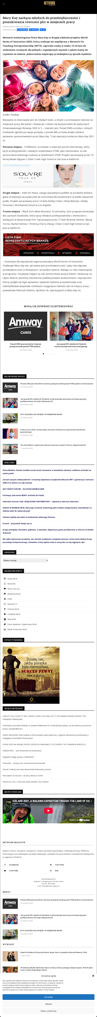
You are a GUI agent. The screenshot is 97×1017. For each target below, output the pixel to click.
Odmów (48, 1004)
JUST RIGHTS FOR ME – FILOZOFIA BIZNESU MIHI (23, 489)
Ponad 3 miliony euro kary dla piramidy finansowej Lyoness (27, 769)
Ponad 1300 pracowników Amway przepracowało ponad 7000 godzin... (25, 345)
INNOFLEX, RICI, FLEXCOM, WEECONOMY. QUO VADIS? (26, 782)
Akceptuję (48, 997)
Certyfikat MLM (13, 614)
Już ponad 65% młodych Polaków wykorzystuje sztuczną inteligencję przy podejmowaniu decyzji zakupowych (53, 400)
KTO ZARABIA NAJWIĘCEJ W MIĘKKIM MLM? (41, 414)
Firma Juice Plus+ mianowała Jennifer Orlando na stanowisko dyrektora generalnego (52, 431)
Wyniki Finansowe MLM (17, 629)
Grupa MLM (12, 578)
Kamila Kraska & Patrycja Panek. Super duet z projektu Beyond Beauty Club (53, 952)
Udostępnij (23, 30)
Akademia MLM (13, 594)
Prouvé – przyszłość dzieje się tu (17, 523)
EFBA (9, 599)
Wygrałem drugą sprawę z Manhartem (18, 757)
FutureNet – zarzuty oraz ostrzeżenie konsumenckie (24, 763)
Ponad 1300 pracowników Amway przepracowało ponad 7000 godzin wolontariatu (56, 384)
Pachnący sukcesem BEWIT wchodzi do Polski (23, 495)
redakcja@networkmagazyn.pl (50, 886)
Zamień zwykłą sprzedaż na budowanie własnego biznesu (29, 517)
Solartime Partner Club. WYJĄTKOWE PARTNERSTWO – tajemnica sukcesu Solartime (41, 501)
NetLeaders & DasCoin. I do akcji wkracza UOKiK (23, 775)
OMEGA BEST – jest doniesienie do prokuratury (22, 750)
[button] (93, 976)
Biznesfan (11, 584)
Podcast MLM (13, 609)
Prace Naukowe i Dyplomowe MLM (22, 624)
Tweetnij (34, 30)
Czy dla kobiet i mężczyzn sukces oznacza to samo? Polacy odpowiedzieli (53, 445)
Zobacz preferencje (48, 1011)
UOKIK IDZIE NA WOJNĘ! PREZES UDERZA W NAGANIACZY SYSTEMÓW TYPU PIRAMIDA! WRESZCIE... (45, 744)
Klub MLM (11, 619)
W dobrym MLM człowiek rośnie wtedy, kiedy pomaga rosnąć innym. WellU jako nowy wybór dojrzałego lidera (56, 969)
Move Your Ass (13, 589)
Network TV (12, 604)
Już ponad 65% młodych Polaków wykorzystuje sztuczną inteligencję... (71, 345)
